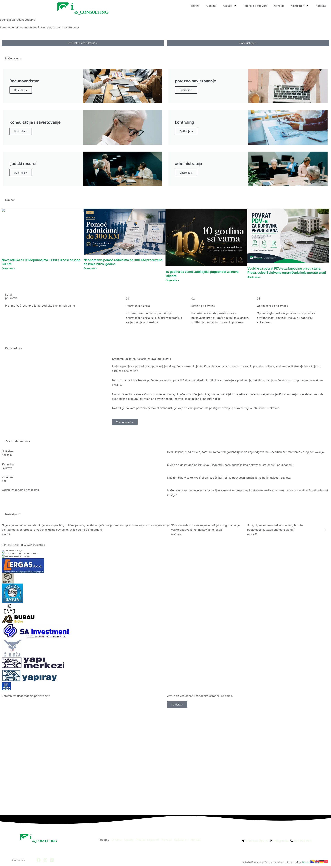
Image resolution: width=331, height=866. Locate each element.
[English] (317, 861)
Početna (194, 5)
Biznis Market (310, 862)
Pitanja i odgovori (255, 5)
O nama (211, 5)
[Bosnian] (312, 861)
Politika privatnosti (284, 858)
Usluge (227, 5)
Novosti (279, 5)
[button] (5, 530)
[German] (321, 861)
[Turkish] (326, 861)
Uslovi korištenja (308, 858)
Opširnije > (20, 90)
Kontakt (321, 5)
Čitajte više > (8, 268)
